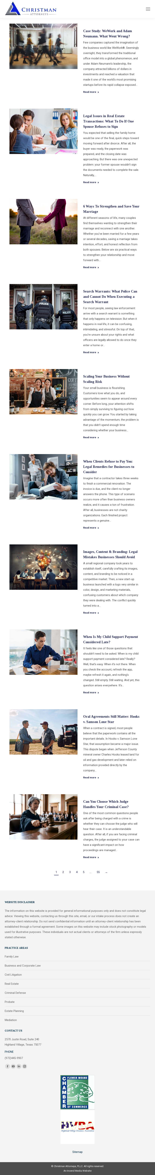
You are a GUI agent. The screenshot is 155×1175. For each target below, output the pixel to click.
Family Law (12, 956)
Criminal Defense (15, 993)
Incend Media (74, 1170)
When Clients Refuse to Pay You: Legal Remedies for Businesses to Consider (108, 467)
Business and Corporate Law (23, 965)
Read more (89, 92)
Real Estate (12, 983)
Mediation (11, 1020)
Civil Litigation (13, 974)
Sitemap (77, 1152)
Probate (10, 1002)
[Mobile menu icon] (148, 9)
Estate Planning (14, 1011)
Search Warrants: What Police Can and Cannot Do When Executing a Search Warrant (110, 296)
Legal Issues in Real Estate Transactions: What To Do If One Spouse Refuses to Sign (108, 121)
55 (98, 872)
